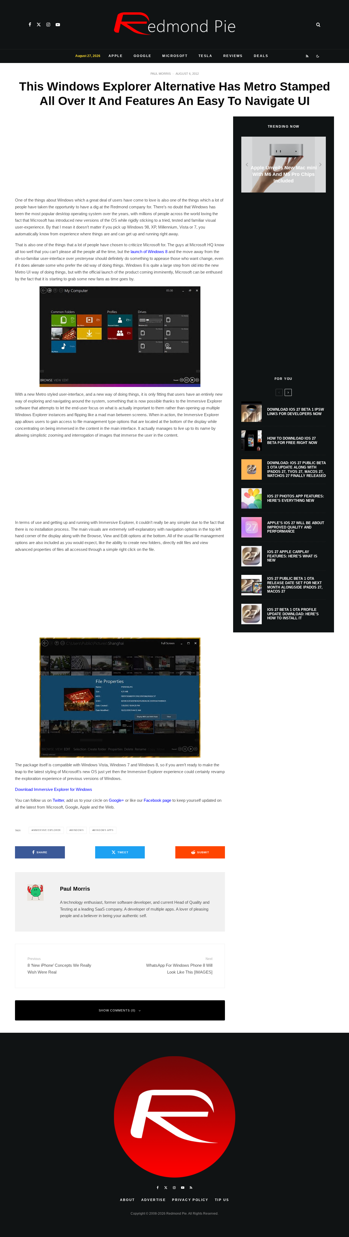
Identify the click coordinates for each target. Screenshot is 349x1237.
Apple (116, 56)
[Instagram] (48, 24)
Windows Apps (103, 830)
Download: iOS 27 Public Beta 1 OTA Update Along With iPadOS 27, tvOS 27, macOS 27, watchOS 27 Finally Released (296, 469)
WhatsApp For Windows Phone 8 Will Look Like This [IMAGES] (179, 965)
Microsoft (175, 56)
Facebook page (157, 800)
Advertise (153, 1200)
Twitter (58, 800)
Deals (261, 56)
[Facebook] (30, 24)
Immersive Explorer (47, 830)
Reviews (233, 56)
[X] (39, 24)
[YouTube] (58, 24)
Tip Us (222, 1200)
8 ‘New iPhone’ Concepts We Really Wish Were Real (59, 965)
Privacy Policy (190, 1200)
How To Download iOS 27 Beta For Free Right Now (292, 440)
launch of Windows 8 (149, 251)
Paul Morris (161, 73)
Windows (77, 830)
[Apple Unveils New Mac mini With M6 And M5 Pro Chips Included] (283, 165)
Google (142, 56)
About (127, 1200)
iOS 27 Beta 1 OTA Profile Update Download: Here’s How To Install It (293, 614)
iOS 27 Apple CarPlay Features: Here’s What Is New (292, 556)
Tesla (205, 56)
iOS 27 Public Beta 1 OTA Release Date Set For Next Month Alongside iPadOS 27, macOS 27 (295, 585)
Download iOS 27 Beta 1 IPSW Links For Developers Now (295, 411)
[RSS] (307, 56)
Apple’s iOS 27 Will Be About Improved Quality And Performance (295, 527)
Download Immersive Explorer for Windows (53, 789)
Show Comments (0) (117, 1010)
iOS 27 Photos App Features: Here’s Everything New (295, 498)
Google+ (116, 800)
